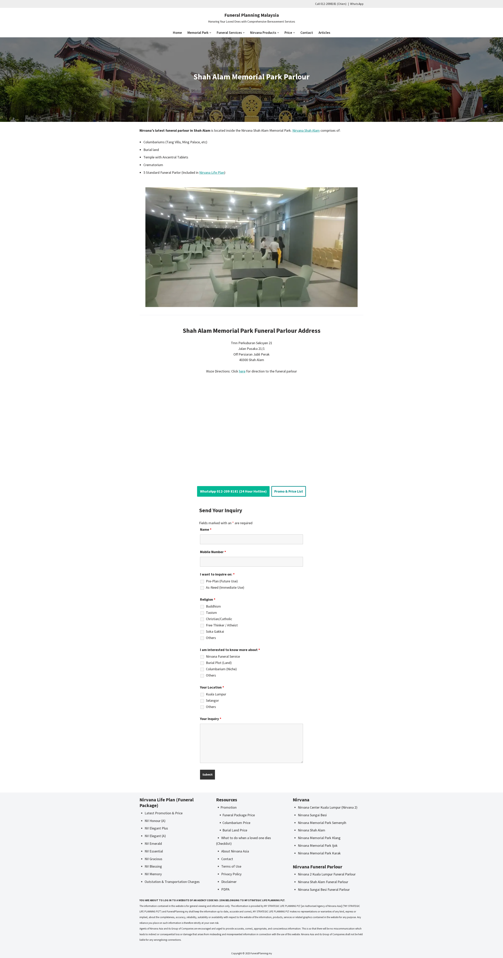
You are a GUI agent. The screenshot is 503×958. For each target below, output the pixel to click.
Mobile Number (213, 552)
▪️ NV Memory (151, 874)
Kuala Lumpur (216, 694)
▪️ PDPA (222, 889)
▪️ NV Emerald (151, 843)
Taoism (211, 613)
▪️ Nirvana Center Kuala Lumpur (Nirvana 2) (325, 807)
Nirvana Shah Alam (306, 130)
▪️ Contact (224, 859)
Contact (306, 32)
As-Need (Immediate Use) (225, 587)
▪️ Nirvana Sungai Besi (310, 815)
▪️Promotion (226, 807)
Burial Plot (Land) (219, 663)
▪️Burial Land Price (232, 830)
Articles (324, 32)
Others (211, 638)
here (242, 371)
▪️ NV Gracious (151, 859)
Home (177, 32)
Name (205, 529)
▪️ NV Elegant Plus (154, 828)
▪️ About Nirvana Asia (232, 851)
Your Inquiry (210, 719)
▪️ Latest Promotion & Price (161, 813)
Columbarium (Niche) (221, 669)
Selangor (212, 700)
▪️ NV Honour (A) (152, 820)
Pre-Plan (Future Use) (222, 581)
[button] (210, 33)
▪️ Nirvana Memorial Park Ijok (315, 845)
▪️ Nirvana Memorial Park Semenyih (319, 822)
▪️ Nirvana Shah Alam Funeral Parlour (320, 882)
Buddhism (213, 606)
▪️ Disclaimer (226, 881)
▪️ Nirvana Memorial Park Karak (317, 853)
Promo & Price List (288, 491)
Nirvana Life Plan (211, 172)
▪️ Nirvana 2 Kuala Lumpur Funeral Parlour (324, 874)
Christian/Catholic (219, 619)
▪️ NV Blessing (151, 866)
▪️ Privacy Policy (228, 874)
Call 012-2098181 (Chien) (331, 4)
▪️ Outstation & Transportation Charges (170, 881)
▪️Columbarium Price (234, 822)
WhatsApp (356, 4)
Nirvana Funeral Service (223, 656)
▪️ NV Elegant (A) (153, 836)
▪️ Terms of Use (228, 866)
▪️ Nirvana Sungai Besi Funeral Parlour (321, 889)
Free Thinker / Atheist (222, 625)
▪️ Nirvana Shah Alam (309, 830)
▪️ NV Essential (151, 851)
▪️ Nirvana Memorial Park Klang (317, 838)
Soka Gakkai (215, 631)
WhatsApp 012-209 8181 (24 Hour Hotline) (233, 491)
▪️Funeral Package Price (236, 815)
